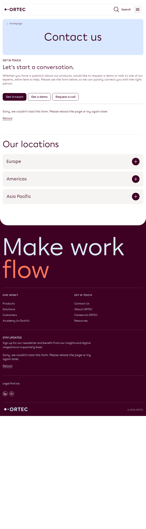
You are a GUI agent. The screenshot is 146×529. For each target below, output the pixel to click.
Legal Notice (11, 383)
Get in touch (14, 97)
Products (9, 303)
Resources (80, 320)
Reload (7, 118)
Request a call (65, 97)
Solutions (9, 309)
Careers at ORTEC (86, 314)
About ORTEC (83, 309)
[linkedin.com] (5, 393)
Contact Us (81, 303)
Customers (10, 314)
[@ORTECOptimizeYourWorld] (11, 393)
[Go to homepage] (15, 9)
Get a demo (39, 97)
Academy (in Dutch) (16, 320)
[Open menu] (137, 9)
